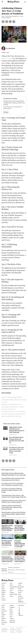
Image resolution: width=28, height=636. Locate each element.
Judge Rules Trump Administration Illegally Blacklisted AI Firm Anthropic (16, 429)
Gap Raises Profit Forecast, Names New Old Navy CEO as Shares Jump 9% (19, 559)
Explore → (5, 111)
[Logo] (13, 2)
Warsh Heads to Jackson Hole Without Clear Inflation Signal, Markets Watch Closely (13, 514)
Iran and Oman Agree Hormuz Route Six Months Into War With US (16, 439)
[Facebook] (3, 21)
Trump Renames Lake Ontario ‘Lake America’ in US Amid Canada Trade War (7, 559)
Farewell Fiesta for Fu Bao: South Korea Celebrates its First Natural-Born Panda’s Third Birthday (13, 413)
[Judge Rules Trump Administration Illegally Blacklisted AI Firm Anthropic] (5, 428)
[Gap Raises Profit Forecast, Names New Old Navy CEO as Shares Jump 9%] (20, 553)
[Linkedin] (19, 610)
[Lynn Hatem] (4, 48)
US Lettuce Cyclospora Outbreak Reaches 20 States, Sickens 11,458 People (19, 543)
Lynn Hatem (11, 48)
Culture (3, 16)
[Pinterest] (10, 21)
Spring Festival (7, 58)
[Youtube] (19, 613)
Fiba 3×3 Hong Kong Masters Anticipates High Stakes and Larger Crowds (14, 399)
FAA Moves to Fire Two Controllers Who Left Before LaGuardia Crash (16, 450)
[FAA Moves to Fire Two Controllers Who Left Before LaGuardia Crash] (5, 448)
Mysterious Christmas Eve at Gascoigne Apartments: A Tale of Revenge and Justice (13, 406)
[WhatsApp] (13, 21)
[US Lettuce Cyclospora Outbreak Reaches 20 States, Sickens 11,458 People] (20, 536)
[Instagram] (19, 609)
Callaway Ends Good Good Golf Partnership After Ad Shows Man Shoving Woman (12, 507)
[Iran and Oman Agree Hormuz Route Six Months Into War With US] (5, 438)
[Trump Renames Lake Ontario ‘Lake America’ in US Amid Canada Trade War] (8, 553)
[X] (6, 21)
